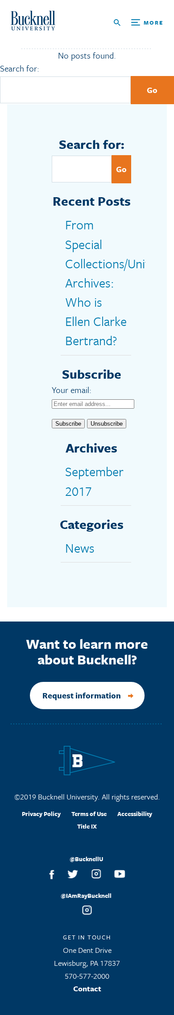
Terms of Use (89, 813)
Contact (87, 988)
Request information (81, 695)
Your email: (71, 390)
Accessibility (134, 813)
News (80, 548)
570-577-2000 (87, 975)
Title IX (87, 826)
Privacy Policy (41, 813)
